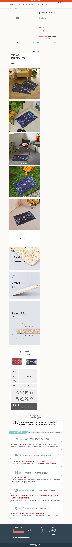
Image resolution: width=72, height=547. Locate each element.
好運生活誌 (11, 6)
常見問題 (42, 530)
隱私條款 (42, 533)
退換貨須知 (41, 531)
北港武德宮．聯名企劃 (21, 4)
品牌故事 (30, 529)
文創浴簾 (45, 4)
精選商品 (11, 4)
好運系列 (16, 8)
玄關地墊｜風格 (12, 8)
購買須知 (42, 529)
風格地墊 (42, 4)
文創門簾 (39, 4)
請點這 (38, 51)
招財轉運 (32, 4)
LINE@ (55, 529)
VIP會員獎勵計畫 (30, 530)
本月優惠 (15, 4)
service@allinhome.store (54, 531)
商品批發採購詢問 (41, 532)
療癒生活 (35, 4)
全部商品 (9, 8)
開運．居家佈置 (27, 4)
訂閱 (18, 531)
